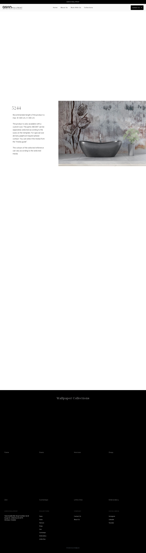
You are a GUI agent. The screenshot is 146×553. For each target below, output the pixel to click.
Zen (6, 500)
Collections (88, 7)
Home (55, 7)
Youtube (111, 523)
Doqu (111, 452)
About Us (64, 7)
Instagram (112, 516)
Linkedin (111, 519)
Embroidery (114, 500)
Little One (78, 500)
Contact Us (77, 516)
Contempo (43, 500)
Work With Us (76, 7)
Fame (6, 452)
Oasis (41, 452)
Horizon (77, 452)
